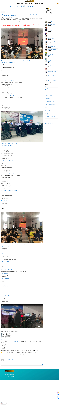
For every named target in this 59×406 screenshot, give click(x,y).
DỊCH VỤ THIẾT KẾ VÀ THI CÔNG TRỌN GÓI (50, 104)
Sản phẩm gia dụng (26, 3)
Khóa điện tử (47, 107)
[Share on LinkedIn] (25, 355)
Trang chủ (17, 3)
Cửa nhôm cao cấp (47, 94)
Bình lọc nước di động (48, 91)
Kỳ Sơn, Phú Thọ (16, 341)
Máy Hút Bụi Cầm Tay (48, 108)
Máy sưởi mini (47, 113)
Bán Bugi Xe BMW (47, 88)
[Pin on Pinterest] (23, 355)
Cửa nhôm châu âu (47, 97)
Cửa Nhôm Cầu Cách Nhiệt (48, 95)
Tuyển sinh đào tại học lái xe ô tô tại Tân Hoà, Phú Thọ (34, 364)
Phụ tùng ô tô (36, 3)
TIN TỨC (42, 3)
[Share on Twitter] (20, 355)
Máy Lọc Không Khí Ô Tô (48, 111)
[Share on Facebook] (19, 355)
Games (40, 3)
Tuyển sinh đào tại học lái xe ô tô (22, 5)
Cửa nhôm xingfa (47, 98)
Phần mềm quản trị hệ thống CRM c (50, 116)
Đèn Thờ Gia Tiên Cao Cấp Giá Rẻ (49, 100)
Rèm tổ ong (46, 117)
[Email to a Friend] (22, 355)
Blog (46, 92)
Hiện (4, 11)
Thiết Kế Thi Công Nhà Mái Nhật (49, 119)
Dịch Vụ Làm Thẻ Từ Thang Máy (49, 101)
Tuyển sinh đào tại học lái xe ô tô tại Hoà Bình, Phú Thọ (9, 364)
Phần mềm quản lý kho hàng (49, 114)
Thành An (28, 341)
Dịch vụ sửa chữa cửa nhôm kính (49, 102)
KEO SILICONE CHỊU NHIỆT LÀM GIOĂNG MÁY (51, 105)
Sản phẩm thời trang (31, 3)
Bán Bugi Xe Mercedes (48, 89)
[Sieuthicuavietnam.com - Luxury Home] (29, 1)
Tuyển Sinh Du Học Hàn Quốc (49, 123)
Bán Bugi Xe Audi (47, 86)
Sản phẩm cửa (21, 3)
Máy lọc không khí (47, 110)
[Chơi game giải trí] (58, 392)
